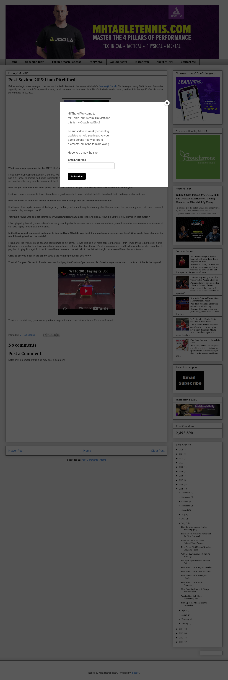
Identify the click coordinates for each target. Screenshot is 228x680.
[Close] (167, 103)
